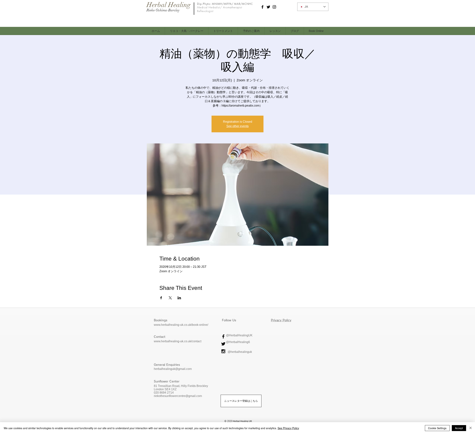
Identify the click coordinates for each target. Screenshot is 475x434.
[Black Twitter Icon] (223, 344)
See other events (237, 126)
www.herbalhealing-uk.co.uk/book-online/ (181, 324)
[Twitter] (268, 7)
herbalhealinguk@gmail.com (173, 368)
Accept (459, 428)
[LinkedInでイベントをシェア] (179, 297)
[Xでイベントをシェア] (170, 297)
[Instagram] (274, 7)
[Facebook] (262, 7)
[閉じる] (470, 428)
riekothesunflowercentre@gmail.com (178, 395)
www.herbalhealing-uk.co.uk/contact (177, 341)
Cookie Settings (437, 428)
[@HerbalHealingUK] (223, 336)
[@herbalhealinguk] (223, 351)
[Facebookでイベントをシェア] (161, 297)
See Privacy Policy (288, 428)
